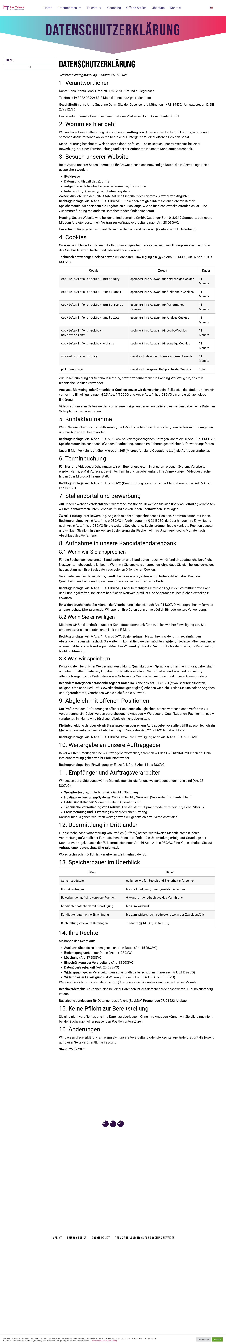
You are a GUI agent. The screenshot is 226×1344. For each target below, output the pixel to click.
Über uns (158, 8)
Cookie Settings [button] (203, 1339)
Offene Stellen (136, 8)
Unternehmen (67, 8)
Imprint (57, 1238)
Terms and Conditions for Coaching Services (144, 1238)
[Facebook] (120, 1124)
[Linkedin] (105, 1124)
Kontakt (175, 8)
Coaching (114, 8)
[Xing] (113, 1124)
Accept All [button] (217, 1339)
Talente (92, 8)
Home (47, 8)
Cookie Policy (101, 1238)
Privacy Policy (77, 1238)
